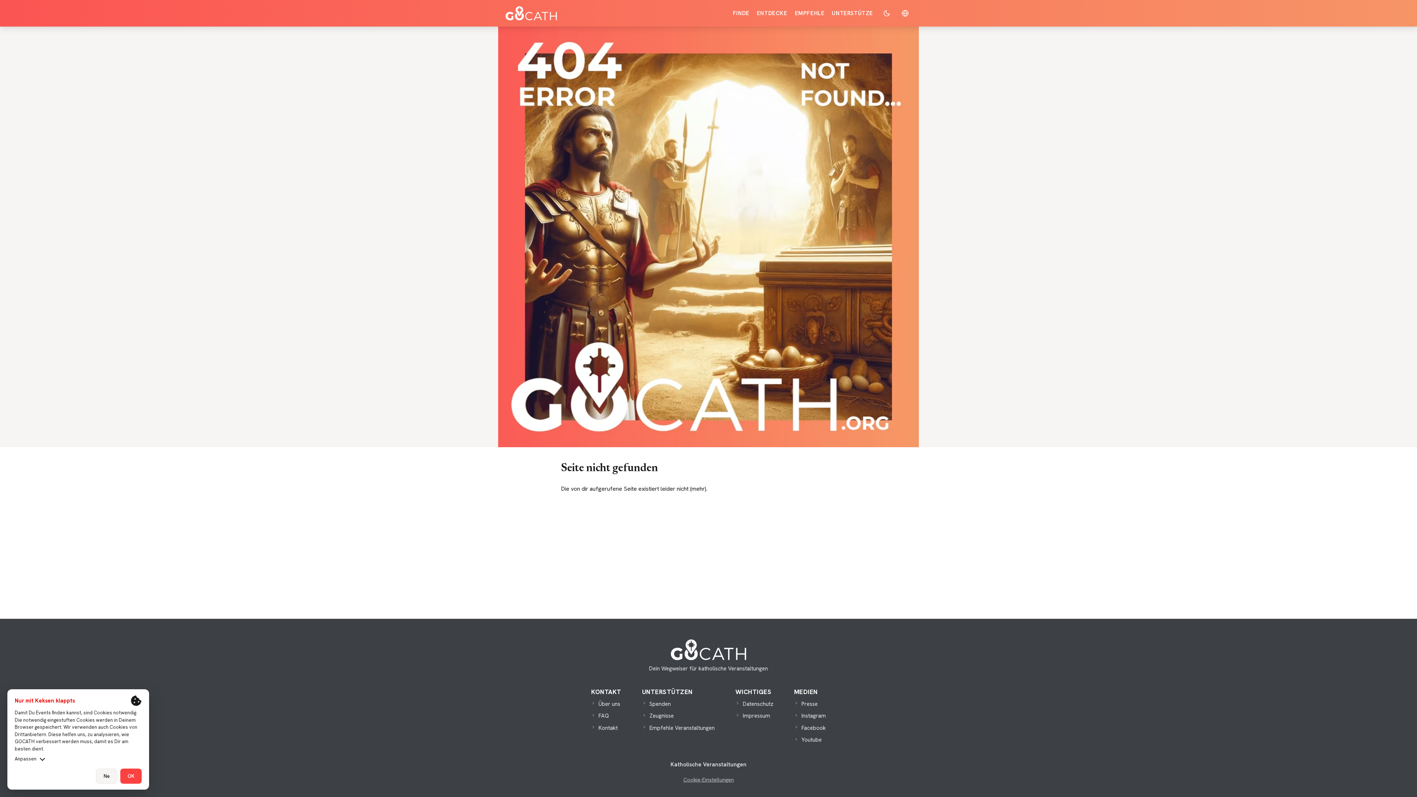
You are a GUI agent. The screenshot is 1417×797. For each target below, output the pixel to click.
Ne (107, 776)
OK (131, 776)
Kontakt (608, 728)
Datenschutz (758, 704)
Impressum (756, 716)
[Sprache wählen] (905, 13)
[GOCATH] (531, 13)
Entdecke (772, 13)
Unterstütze (852, 13)
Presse (809, 704)
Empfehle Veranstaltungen (682, 728)
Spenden (660, 704)
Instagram (813, 716)
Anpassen (26, 759)
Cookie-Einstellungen (708, 779)
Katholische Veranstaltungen (708, 764)
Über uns (609, 704)
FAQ (604, 716)
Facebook (813, 728)
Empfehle (810, 13)
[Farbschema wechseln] (886, 13)
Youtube (811, 739)
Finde (741, 13)
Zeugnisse (661, 716)
